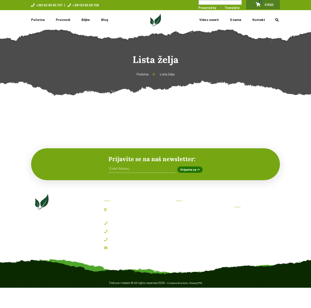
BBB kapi (243, 225)
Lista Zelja (167, 74)
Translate (232, 7)
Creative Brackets (177, 282)
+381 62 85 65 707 (49, 5)
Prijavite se (188, 169)
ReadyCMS (196, 282)
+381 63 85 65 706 (85, 5)
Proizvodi (63, 20)
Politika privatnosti (193, 256)
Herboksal (244, 216)
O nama (235, 20)
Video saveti (209, 20)
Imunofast (244, 235)
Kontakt (258, 20)
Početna (38, 20)
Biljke (85, 20)
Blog (104, 20)
